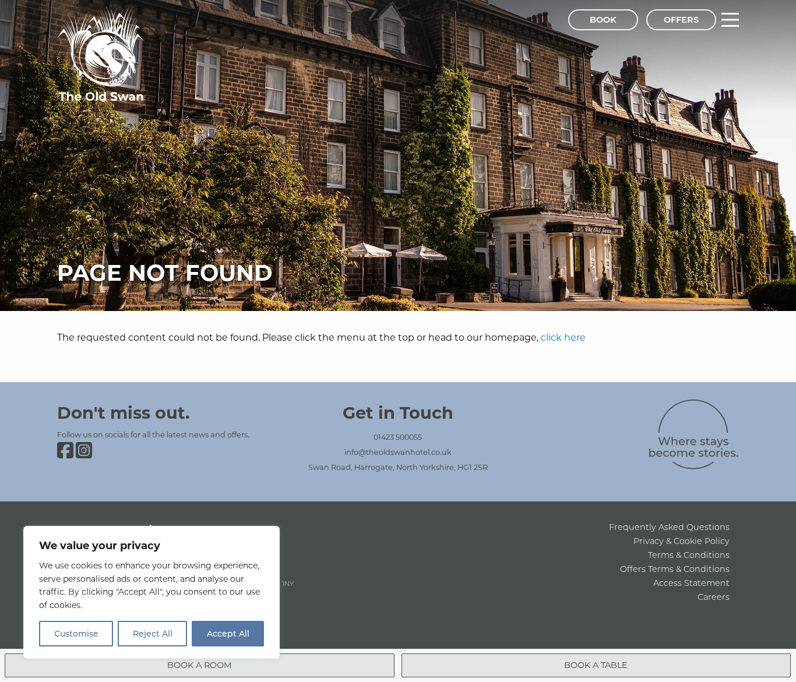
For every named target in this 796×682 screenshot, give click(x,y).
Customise (76, 633)
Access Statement (691, 582)
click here (563, 337)
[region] (151, 592)
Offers (681, 19)
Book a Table (596, 664)
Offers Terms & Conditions (675, 568)
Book (603, 19)
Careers (714, 596)
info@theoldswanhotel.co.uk (398, 452)
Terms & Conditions (689, 554)
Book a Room (199, 664)
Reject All (152, 633)
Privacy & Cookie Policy (681, 540)
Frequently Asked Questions (669, 526)
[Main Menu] (730, 20)
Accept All (228, 633)
